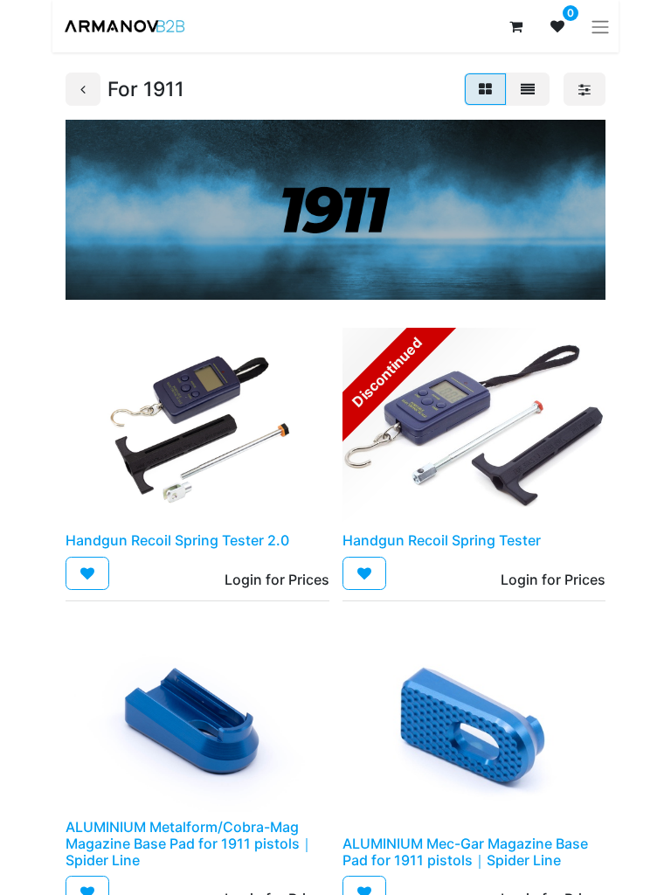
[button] (87, 573)
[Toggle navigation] (600, 26)
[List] (528, 89)
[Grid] (485, 89)
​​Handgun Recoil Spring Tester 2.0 (177, 540)
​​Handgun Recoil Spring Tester (441, 540)
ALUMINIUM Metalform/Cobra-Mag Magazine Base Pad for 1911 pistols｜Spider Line (190, 843)
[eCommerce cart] (515, 26)
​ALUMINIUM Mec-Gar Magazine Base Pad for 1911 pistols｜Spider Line (465, 852)
